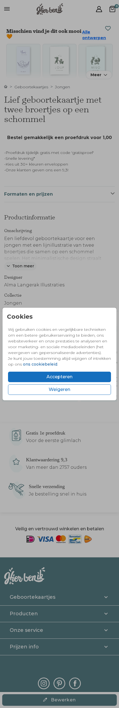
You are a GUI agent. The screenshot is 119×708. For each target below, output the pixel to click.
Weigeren (59, 389)
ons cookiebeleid (40, 364)
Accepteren (59, 376)
